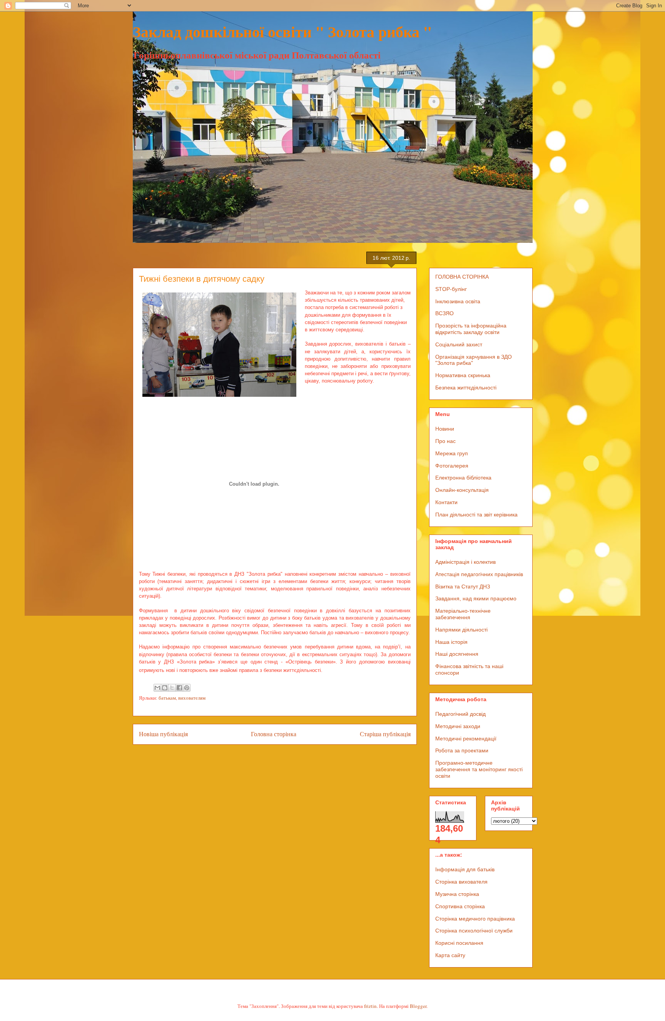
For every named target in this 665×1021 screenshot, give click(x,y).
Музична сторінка (457, 894)
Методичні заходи (457, 726)
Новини (444, 429)
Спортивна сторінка (460, 906)
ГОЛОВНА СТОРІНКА (462, 277)
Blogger (418, 1006)
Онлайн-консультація (462, 490)
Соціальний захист (458, 344)
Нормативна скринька (462, 375)
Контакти (446, 502)
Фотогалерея (451, 466)
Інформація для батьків (465, 869)
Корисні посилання (459, 943)
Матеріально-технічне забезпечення (463, 614)
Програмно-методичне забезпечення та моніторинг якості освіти (479, 769)
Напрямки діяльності (461, 630)
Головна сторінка (273, 734)
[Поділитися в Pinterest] (186, 688)
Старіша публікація (385, 734)
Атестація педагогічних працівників (479, 574)
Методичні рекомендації (465, 738)
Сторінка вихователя (461, 882)
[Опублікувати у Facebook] (179, 688)
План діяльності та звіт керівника (476, 514)
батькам (167, 697)
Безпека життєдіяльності (465, 387)
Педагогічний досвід (460, 714)
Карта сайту (450, 955)
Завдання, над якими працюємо (475, 598)
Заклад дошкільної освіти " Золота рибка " (282, 31)
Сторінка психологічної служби (474, 930)
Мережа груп (451, 453)
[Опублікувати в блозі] (165, 688)
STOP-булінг (451, 289)
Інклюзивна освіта (457, 301)
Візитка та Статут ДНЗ (462, 586)
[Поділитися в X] (172, 688)
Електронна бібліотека (463, 478)
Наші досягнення (456, 654)
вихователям (192, 697)
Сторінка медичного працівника (475, 919)
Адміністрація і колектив (465, 562)
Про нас (445, 441)
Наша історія (451, 642)
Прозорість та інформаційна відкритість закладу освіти (470, 329)
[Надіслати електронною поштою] (157, 688)
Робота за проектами (461, 750)
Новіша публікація (163, 734)
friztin (370, 1006)
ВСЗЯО (444, 313)
